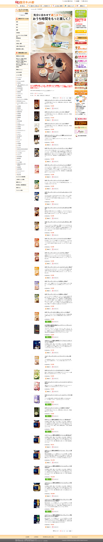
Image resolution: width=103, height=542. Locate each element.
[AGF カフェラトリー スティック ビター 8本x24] (36, 116)
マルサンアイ (20, 93)
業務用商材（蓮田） (20, 48)
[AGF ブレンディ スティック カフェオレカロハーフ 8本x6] (36, 196)
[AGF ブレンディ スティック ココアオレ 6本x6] (36, 257)
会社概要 (27, 536)
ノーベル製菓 (20, 89)
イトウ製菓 (19, 162)
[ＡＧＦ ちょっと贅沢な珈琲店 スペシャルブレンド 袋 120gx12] (36, 470)
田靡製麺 (19, 115)
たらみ (18, 122)
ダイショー (19, 139)
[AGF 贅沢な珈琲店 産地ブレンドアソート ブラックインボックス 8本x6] (36, 329)
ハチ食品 (19, 145)
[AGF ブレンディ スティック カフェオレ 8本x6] (36, 184)
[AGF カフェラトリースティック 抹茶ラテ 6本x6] (36, 412)
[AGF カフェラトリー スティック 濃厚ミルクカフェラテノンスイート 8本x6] (36, 139)
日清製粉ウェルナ (20, 124)
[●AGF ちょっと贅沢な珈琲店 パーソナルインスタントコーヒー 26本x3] (36, 344)
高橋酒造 (19, 108)
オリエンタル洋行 (20, 81)
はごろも (19, 147)
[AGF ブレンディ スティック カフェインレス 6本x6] (36, 169)
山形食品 (19, 126)
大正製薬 (19, 106)
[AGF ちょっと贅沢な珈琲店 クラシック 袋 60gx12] (36, 423)
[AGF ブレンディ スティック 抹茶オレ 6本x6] (36, 298)
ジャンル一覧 (33, 9)
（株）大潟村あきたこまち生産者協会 (22, 85)
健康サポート (19, 182)
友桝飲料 (19, 117)
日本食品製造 (20, 88)
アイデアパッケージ (21, 150)
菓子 (17, 27)
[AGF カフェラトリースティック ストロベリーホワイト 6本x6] (36, 386)
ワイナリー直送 (19, 190)
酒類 (17, 29)
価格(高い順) (47, 95)
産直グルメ (18, 187)
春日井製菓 (19, 156)
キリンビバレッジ (20, 170)
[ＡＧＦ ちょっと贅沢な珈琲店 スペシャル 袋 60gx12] (36, 439)
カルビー (19, 132)
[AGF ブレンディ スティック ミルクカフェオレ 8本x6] (36, 271)
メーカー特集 (19, 75)
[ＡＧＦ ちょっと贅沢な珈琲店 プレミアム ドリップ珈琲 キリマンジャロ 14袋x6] (36, 519)
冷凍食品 (18, 32)
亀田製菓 (19, 158)
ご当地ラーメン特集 (20, 179)
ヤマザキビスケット (21, 130)
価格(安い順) (42, 95)
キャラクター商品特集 (20, 176)
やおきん (18, 40)
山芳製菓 (19, 128)
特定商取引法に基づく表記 (48, 536)
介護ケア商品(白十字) (20, 46)
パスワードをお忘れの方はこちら (80, 34)
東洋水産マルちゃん (21, 101)
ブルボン (19, 134)
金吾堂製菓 (19, 168)
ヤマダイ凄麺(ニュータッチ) (22, 103)
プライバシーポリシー (62, 536)
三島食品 (19, 95)
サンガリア (19, 77)
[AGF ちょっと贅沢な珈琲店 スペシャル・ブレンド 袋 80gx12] (36, 454)
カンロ (18, 160)
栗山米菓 (19, 174)
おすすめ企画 (19, 72)
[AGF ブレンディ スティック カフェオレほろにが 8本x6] (36, 211)
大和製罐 (19, 143)
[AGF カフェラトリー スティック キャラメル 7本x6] (36, 104)
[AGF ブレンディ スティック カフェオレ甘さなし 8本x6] (36, 226)
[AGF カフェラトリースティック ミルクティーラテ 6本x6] (36, 399)
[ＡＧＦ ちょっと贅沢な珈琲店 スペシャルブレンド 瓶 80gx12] (36, 486)
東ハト (18, 119)
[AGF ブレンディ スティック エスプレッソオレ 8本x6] (36, 152)
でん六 (18, 141)
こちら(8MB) (47, 90)
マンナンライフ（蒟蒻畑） (22, 99)
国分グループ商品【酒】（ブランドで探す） (22, 65)
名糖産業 (19, 91)
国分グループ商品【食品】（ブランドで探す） (21, 59)
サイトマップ (74, 536)
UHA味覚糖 (19, 121)
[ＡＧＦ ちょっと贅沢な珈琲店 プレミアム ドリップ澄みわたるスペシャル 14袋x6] (36, 503)
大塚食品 (19, 83)
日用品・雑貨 (19, 43)
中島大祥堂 (19, 97)
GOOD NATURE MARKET (22, 149)
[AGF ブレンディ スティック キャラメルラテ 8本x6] (36, 242)
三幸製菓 (19, 79)
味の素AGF (19, 136)
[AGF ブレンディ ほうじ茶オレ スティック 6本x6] (36, 316)
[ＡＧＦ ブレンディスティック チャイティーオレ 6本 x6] (36, 360)
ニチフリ (19, 154)
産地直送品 (18, 38)
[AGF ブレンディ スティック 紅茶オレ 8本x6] (36, 285)
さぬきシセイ (20, 109)
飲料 (17, 21)
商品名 (38, 95)
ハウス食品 (19, 152)
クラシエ (19, 172)
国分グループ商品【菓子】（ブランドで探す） (21, 62)
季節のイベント (19, 69)
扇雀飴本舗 (19, 111)
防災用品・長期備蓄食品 (21, 184)
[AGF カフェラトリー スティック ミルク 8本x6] (36, 127)
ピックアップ (40, 93)
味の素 (18, 137)
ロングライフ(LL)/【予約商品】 (21, 36)
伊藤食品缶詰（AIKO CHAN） (21, 164)
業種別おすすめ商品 (20, 56)
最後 (70, 97)
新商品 (17, 66)
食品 (17, 24)
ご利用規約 (36, 536)
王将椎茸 (19, 113)
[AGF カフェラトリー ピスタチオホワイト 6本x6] (36, 374)
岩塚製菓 (19, 167)
